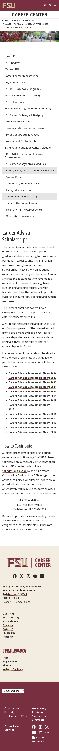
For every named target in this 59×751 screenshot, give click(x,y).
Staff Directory (11, 617)
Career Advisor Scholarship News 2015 (32, 418)
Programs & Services (23, 20)
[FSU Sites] (55, 5)
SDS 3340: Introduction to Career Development (24, 155)
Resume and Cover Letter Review (24, 128)
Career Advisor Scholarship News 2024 (32, 373)
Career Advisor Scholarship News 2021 (32, 387)
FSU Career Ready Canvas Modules (25, 164)
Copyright (10, 729)
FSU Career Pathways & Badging (24, 115)
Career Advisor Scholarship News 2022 (32, 382)
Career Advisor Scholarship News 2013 (32, 427)
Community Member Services (23, 183)
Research (8, 636)
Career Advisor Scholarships (22, 196)
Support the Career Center (21, 203)
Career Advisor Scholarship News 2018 (32, 400)
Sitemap (7, 665)
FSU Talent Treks (15, 102)
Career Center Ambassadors (21, 76)
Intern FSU (11, 56)
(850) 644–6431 (11, 597)
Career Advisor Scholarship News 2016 (32, 414)
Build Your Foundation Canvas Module (28, 147)
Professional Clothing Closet (22, 134)
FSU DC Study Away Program (22, 89)
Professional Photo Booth (20, 141)
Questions (8, 613)
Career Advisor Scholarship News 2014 (32, 423)
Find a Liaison (10, 621)
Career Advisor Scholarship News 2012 (32, 432)
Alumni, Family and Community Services (26, 24)
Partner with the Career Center (24, 209)
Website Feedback (13, 669)
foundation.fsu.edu (14, 471)
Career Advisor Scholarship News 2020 (32, 391)
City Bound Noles (15, 82)
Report (7, 657)
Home (5, 20)
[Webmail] (45, 5)
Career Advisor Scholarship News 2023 (32, 378)
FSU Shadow (12, 63)
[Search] (50, 5)
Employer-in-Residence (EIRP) (22, 95)
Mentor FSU (12, 69)
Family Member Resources (21, 190)
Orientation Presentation (21, 216)
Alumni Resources (16, 177)
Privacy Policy (12, 725)
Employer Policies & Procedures (9, 629)
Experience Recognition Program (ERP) (28, 108)
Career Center (29, 14)
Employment (10, 661)
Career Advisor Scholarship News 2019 (32, 396)
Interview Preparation (18, 121)
